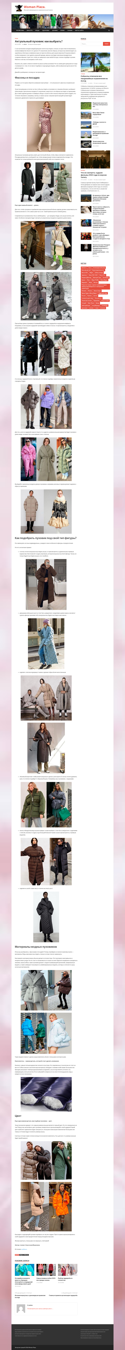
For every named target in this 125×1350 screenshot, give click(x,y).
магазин (91, 308)
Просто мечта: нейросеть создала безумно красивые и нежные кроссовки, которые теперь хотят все (101, 210)
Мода (37, 30)
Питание (84, 290)
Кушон (83, 280)
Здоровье (45, 30)
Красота (29, 30)
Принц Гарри (97, 290)
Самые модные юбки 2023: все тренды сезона (46, 1279)
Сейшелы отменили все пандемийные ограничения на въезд (94, 78)
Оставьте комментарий (34, 44)
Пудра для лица (103, 293)
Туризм (69, 30)
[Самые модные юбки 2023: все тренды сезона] (46, 1276)
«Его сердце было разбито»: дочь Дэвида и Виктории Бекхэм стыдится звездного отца (101, 235)
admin (25, 44)
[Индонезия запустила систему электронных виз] (86, 109)
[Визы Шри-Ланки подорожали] (86, 118)
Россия (84, 295)
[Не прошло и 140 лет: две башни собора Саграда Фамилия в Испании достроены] (86, 201)
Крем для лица (97, 277)
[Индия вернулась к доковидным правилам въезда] (86, 137)
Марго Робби (95, 280)
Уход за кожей (105, 300)
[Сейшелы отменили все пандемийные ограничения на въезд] (95, 72)
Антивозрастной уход (99, 267)
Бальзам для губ (86, 270)
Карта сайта (79, 30)
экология (102, 308)
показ (96, 308)
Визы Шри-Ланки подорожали (98, 113)
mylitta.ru (24, 1249)
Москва (96, 282)
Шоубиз (55, 30)
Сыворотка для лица (87, 298)
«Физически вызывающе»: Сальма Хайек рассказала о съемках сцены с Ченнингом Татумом (100, 223)
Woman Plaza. (34, 7)
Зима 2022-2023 (93, 275)
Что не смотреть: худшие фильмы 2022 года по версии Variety (94, 175)
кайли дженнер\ (86, 305)
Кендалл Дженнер (86, 277)
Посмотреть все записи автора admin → (40, 1308)
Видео (91, 272)
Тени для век (98, 298)
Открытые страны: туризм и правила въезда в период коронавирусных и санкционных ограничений (94, 286)
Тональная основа (87, 300)
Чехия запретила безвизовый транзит (100, 142)
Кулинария (106, 277)
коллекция (105, 305)
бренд (97, 303)
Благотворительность (98, 270)
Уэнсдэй (84, 303)
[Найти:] (95, 44)
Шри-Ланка (91, 303)
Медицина (84, 282)
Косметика (20, 30)
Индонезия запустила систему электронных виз (100, 104)
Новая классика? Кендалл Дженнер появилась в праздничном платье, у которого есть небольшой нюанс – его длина (101, 249)
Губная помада (99, 272)
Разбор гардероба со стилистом (65, 1279)
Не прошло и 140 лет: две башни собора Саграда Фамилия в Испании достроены (101, 198)
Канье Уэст (102, 275)
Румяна (89, 295)
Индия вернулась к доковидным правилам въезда (101, 133)
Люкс (88, 280)
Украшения (96, 300)
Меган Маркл (104, 280)
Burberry (84, 267)
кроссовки (84, 308)
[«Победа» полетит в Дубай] (86, 128)
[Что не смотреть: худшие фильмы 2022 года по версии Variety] (95, 169)
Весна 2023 (85, 272)
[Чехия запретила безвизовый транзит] (86, 147)
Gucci (89, 267)
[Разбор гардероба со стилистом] (67, 1276)
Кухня (62, 30)
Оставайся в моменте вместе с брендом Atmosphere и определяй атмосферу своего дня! (23, 1281)
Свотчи (95, 295)
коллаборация (96, 305)
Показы (26, 1254)
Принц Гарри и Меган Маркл (89, 293)
